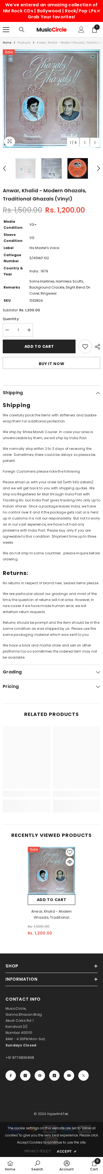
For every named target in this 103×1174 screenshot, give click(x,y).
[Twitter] (83, 1075)
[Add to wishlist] (85, 346)
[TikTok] (54, 1075)
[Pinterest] (40, 1075)
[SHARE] (96, 346)
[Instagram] (25, 1075)
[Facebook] (10, 1075)
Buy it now (52, 363)
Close (98, 11)
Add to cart (39, 346)
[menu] (6, 29)
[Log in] (81, 30)
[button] (85, 142)
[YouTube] (69, 1075)
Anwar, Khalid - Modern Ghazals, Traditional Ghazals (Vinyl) (51, 915)
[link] (26, 794)
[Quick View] (70, 862)
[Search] (21, 29)
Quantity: (11, 319)
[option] (51, 98)
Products (24, 43)
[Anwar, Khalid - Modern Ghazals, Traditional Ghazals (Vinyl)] (51, 871)
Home (7, 43)
